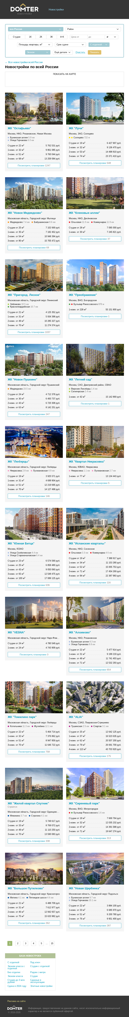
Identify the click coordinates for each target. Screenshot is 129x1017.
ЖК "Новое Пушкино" (22, 379)
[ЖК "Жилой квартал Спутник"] (34, 784)
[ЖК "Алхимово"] (95, 613)
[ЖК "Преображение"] (95, 275)
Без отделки (14, 972)
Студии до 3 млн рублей (16, 981)
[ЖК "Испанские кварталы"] (95, 524)
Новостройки (56, 9)
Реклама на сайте (16, 1001)
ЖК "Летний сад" (80, 379)
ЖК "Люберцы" (18, 461)
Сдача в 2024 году (17, 986)
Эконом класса (15, 976)
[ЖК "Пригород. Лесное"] (34, 275)
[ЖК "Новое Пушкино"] (34, 360)
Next (58, 108)
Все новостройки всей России (25, 62)
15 (52, 943)
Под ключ (35, 962)
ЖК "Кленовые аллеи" (84, 212)
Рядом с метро (38, 972)
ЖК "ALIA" (76, 717)
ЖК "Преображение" (83, 295)
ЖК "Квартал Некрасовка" (87, 461)
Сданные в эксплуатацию (37, 981)
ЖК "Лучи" (76, 128)
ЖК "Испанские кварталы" (87, 543)
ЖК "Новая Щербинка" (84, 888)
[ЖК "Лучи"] (95, 109)
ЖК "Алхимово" (80, 632)
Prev (9, 108)
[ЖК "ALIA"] (95, 697)
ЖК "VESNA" (16, 632)
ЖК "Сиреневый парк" (84, 803)
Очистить (80, 52)
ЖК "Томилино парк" (22, 717)
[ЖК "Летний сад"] (95, 360)
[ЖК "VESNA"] (34, 613)
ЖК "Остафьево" (19, 128)
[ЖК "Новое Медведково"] (34, 193)
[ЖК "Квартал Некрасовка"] (95, 442)
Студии (34, 976)
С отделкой (13, 962)
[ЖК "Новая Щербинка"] (95, 869)
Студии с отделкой (40, 966)
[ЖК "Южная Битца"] (34, 524)
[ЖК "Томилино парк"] (34, 697)
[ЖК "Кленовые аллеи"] (95, 193)
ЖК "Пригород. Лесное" (24, 295)
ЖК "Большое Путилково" (26, 888)
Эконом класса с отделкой (16, 967)
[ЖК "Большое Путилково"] (34, 869)
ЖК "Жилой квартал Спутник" (28, 803)
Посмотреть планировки (34, 165)
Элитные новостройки (41, 986)
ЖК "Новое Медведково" (25, 212)
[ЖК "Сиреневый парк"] (95, 784)
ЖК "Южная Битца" (21, 543)
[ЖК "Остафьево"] (34, 109)
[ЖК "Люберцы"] (34, 442)
